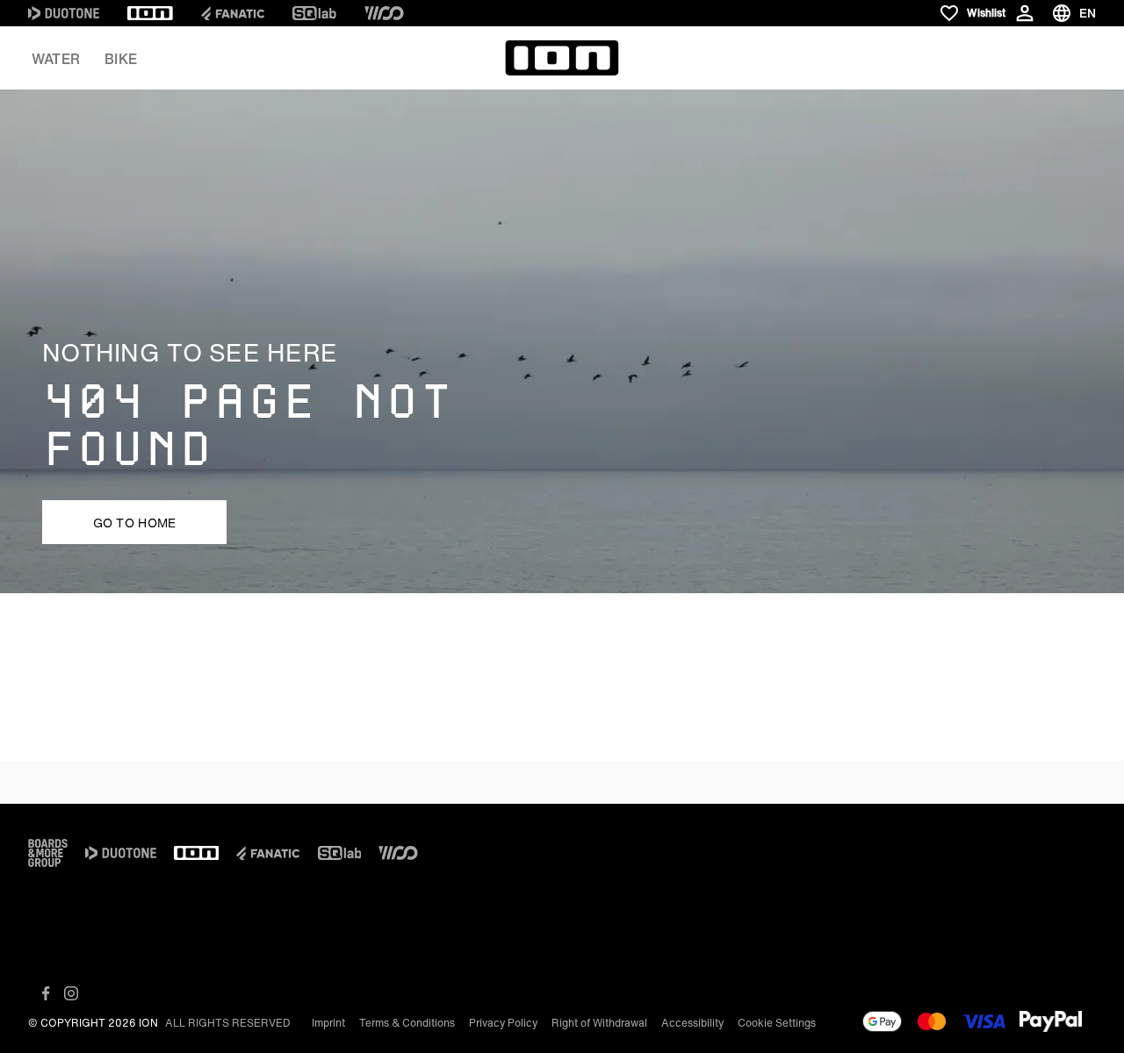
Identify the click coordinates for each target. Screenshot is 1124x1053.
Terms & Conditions (407, 1022)
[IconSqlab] (314, 13)
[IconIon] (150, 13)
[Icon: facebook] (46, 993)
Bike (120, 58)
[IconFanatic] (232, 13)
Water (56, 58)
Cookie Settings (777, 1022)
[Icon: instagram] (71, 993)
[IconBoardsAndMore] (48, 853)
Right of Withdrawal (599, 1022)
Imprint (328, 1022)
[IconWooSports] (384, 13)
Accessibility (692, 1022)
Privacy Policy (503, 1022)
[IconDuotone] (63, 13)
